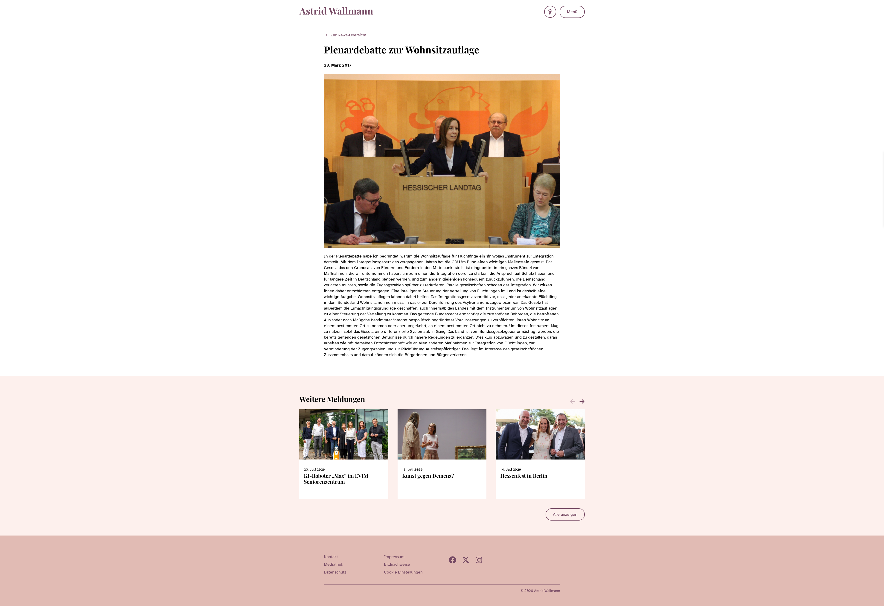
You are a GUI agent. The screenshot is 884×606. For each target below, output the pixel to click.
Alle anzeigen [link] (565, 514)
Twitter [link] (465, 560)
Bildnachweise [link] (397, 564)
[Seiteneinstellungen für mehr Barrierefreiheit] (550, 12)
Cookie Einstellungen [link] (403, 572)
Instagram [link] (479, 560)
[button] (582, 401)
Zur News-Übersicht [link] (348, 35)
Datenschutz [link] (335, 572)
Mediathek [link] (333, 564)
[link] (880, 156)
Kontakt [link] (331, 556)
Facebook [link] (452, 560)
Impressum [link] (394, 556)
